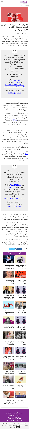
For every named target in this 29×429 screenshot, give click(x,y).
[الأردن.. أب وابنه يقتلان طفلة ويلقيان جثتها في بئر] (20, 394)
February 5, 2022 (14, 92)
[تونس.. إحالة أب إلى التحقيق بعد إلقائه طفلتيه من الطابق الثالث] (20, 320)
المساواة (15, 120)
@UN (11, 187)
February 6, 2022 (14, 206)
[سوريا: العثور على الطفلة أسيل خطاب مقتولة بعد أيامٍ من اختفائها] (20, 259)
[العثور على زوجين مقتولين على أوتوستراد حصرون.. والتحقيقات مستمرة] (8, 290)
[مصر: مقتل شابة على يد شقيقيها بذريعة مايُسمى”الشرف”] (20, 290)
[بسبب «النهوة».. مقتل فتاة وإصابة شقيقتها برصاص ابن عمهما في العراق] (8, 305)
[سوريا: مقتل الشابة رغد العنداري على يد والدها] (8, 320)
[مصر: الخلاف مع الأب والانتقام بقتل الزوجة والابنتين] (20, 335)
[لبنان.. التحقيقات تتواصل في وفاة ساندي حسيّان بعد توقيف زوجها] (8, 335)
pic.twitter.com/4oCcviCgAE (14, 87)
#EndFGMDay (15, 185)
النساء (26, 154)
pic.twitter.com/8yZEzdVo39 (14, 198)
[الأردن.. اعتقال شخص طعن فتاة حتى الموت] (20, 379)
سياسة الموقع (18, 413)
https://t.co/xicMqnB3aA (14, 84)
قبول (18, 427)
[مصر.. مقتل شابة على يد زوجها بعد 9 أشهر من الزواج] (8, 379)
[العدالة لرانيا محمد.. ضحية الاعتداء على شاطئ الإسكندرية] (8, 259)
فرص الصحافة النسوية (14, 420)
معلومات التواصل (14, 415)
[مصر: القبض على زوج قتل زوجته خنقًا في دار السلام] (20, 350)
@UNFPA (17, 80)
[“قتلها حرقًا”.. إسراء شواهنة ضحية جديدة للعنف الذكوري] (20, 274)
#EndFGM (16, 82)
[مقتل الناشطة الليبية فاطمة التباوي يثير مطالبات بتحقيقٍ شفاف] (8, 394)
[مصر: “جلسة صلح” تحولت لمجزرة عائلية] (20, 305)
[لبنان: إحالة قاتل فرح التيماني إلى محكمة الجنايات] (8, 274)
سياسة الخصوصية (14, 418)
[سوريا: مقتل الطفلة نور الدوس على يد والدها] (8, 366)
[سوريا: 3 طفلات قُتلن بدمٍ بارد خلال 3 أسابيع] (20, 366)
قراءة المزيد (12, 427)
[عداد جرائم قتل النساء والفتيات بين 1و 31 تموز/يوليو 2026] (8, 350)
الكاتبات (8, 413)
